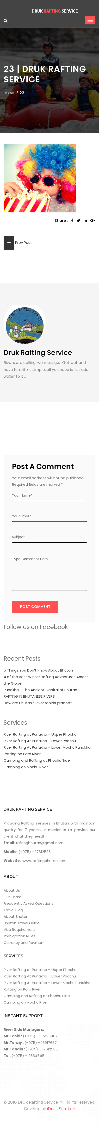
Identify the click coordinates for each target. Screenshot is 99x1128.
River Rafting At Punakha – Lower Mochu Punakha (47, 747)
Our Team (12, 896)
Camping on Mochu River (26, 766)
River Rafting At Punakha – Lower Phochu (40, 740)
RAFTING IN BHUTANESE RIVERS (29, 696)
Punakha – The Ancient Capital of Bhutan (40, 689)
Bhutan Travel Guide (22, 923)
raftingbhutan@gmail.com (39, 842)
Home (9, 93)
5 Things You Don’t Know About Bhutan (38, 670)
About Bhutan (16, 916)
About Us (12, 890)
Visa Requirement (19, 929)
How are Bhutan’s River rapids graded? (38, 702)
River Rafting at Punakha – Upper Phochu (40, 734)
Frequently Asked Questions (28, 903)
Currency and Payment (24, 942)
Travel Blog (13, 909)
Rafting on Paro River (22, 753)
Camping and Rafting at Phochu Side (37, 760)
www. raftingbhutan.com (44, 860)
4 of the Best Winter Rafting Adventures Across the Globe (46, 680)
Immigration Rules (20, 936)
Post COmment (35, 606)
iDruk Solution (61, 1108)
